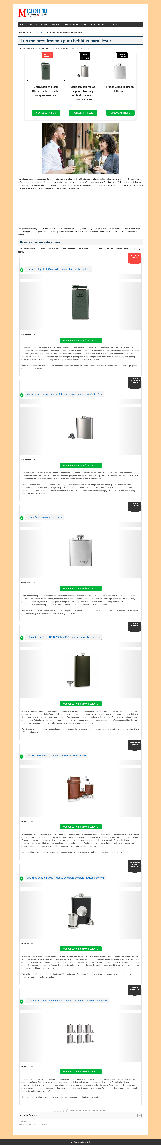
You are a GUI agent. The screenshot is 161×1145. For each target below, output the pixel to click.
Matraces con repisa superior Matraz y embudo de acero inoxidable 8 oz (64, 394)
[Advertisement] (80, 209)
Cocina (31, 1122)
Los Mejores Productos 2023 (80, 1142)
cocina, (35, 1124)
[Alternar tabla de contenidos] (138, 1115)
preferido (43, 1124)
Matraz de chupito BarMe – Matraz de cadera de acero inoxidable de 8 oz (65, 877)
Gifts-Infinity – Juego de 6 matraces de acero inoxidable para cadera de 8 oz (67, 1000)
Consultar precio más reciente (80, 340)
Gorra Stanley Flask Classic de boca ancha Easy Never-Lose (58, 269)
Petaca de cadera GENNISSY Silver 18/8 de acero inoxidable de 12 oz (63, 637)
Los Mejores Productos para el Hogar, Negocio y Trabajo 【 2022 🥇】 (33, 13)
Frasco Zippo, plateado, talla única (44, 517)
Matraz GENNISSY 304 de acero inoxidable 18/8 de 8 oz (56, 755)
